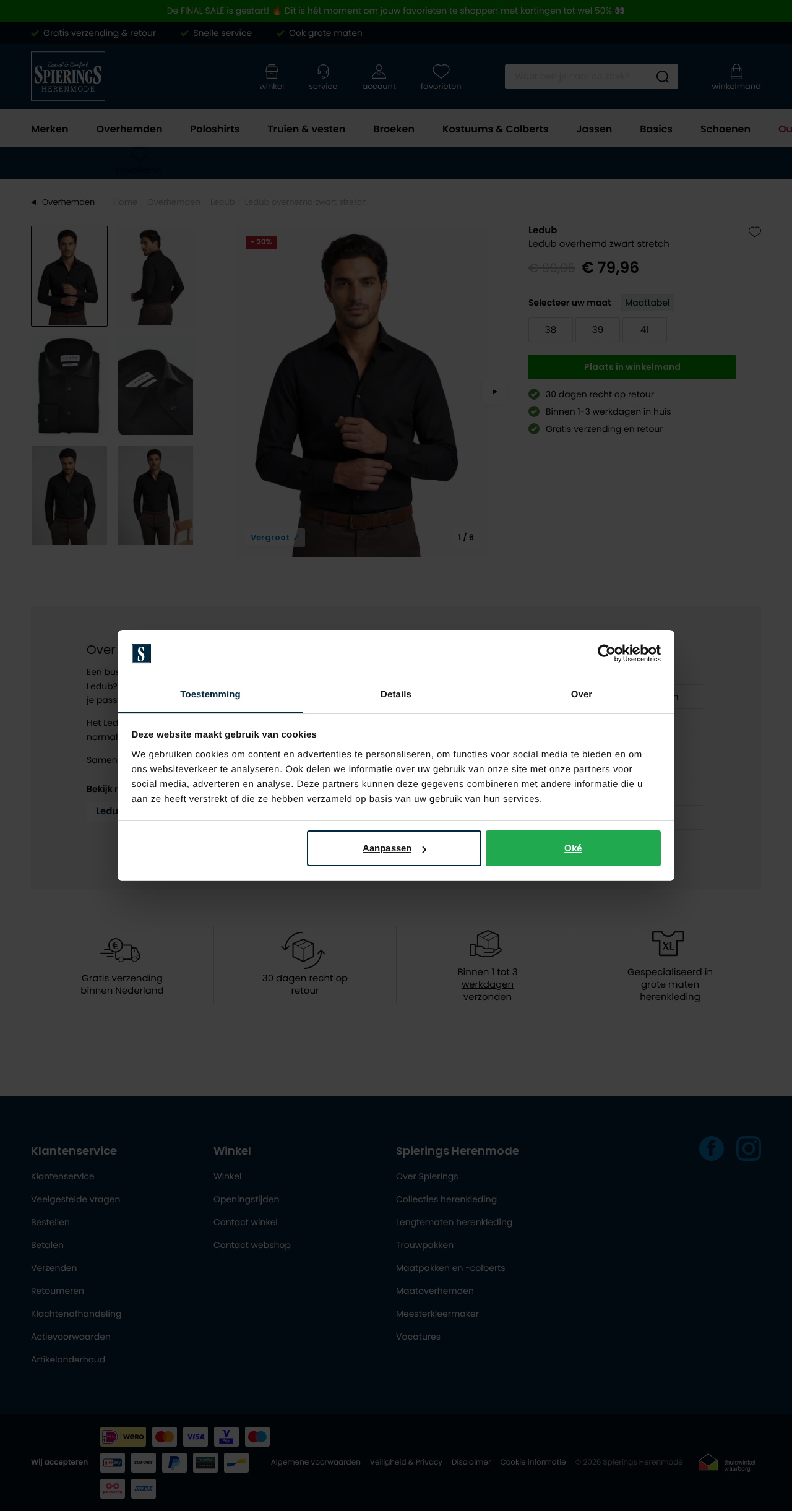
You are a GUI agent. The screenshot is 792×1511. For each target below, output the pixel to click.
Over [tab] (582, 694)
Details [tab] (396, 694)
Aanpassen (387, 848)
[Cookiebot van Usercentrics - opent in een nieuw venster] (607, 654)
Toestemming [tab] (210, 694)
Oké (573, 848)
